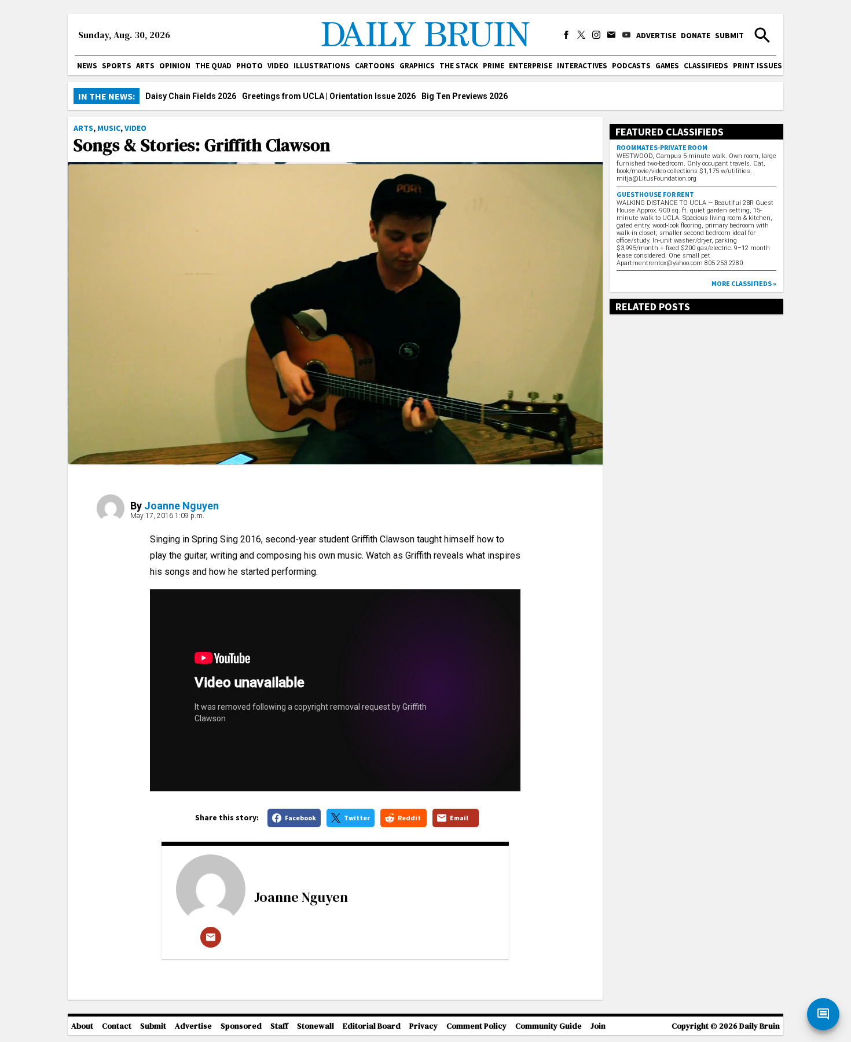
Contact (116, 1026)
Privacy (423, 1026)
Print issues (757, 66)
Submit (729, 35)
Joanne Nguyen (181, 506)
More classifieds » (743, 283)
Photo (249, 66)
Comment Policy (476, 1026)
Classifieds (706, 66)
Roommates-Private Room (662, 147)
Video (278, 66)
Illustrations (322, 66)
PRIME (493, 66)
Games (667, 66)
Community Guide (548, 1026)
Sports (116, 66)
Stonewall (315, 1026)
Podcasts (631, 66)
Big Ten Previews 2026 (464, 96)
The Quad (213, 66)
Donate (695, 35)
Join (598, 1026)
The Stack (458, 66)
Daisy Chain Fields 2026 (190, 96)
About (82, 1026)
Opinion (174, 66)
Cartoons (375, 66)
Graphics (417, 66)
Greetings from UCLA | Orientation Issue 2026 (329, 96)
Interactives (582, 66)
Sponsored (241, 1026)
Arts (145, 66)
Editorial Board (372, 1026)
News (87, 66)
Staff (279, 1026)
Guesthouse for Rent (655, 194)
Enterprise (530, 66)
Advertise (656, 35)
